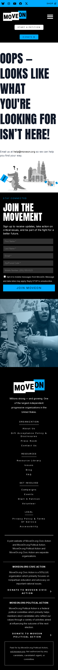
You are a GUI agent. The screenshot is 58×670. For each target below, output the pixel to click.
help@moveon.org (24, 151)
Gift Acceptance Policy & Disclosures (29, 434)
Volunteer (29, 503)
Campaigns (29, 489)
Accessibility (29, 526)
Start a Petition (29, 499)
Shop (50, 3)
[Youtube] (15, 3)
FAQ (29, 474)
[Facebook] (21, 3)
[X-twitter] (26, 3)
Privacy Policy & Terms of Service (29, 520)
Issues (29, 465)
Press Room (29, 441)
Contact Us (29, 445)
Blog (29, 470)
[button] (50, 16)
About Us (29, 428)
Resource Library (29, 460)
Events (29, 494)
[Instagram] (9, 3)
